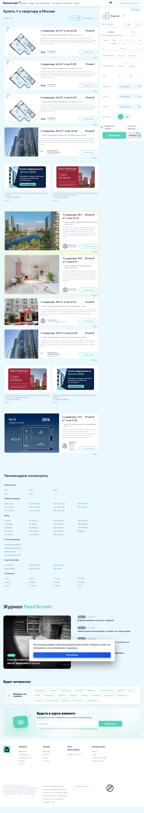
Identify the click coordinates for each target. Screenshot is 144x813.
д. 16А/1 (70, 224)
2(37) (6, 494)
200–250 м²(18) (58, 510)
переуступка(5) (10, 551)
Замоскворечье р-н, (85, 266)
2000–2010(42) (34, 569)
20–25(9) (56, 586)
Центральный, (52, 135)
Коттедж (22, 761)
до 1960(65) (8, 565)
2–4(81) (7, 582)
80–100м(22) (33, 527)
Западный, (73, 222)
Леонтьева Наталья (72, 442)
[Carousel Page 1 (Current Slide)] (10, 55)
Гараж (45, 758)
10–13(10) (32, 586)
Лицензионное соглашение (53, 799)
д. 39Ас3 (83, 135)
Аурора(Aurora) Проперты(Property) (53, 151)
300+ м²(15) (82, 507)
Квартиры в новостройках (24, 752)
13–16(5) (56, 579)
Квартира (46, 751)
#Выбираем (92, 690)
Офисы (94, 751)
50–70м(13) (33, 521)
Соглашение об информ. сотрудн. (55, 792)
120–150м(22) (34, 534)
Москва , (45, 35)
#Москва (84, 695)
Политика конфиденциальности (55, 789)
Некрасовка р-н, (63, 35)
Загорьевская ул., (75, 306)
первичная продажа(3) (12, 548)
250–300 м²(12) (83, 503)
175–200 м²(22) (58, 507)
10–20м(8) (8, 527)
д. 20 (68, 426)
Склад (94, 754)
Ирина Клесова (52, 320)
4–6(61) (7, 586)
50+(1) (80, 586)
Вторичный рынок (25, 758)
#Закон (37, 695)
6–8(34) (31, 579)
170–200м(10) (58, 524)
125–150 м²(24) (34, 510)
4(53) (31, 494)
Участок (21, 764)
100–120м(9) (33, 531)
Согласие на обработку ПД (53, 786)
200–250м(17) (58, 527)
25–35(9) (81, 579)
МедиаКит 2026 (48, 802)
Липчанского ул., (74, 35)
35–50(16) (81, 582)
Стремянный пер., (70, 268)
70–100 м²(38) (34, 503)
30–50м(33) (8, 534)
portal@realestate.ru (82, 786)
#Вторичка (79, 690)
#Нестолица (96, 695)
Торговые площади (99, 758)
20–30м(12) (8, 531)
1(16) (6, 579)
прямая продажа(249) (12, 545)
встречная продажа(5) (12, 555)
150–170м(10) (58, 521)
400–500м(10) (83, 521)
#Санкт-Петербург (52, 700)
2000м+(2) (81, 531)
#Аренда (53, 690)
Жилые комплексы (75, 754)
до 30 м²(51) (8, 503)
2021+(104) (57, 569)
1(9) (5, 490)
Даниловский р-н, (80, 424)
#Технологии (78, 700)
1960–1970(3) (9, 569)
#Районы (38, 700)
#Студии (66, 700)
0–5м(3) (7, 521)
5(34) (55, 490)
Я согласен (72, 655)
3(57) (31, 490)
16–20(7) (56, 582)
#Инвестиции (49, 695)
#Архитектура (66, 690)
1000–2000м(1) (83, 527)
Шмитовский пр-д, (74, 135)
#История (73, 695)
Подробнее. (72, 648)
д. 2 (77, 268)
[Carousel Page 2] (18, 55)
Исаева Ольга (72, 245)
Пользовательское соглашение (55, 796)
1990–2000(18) (34, 565)
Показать (114, 135)
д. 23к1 (83, 306)
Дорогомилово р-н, (83, 222)
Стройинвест (51, 51)
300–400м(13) (58, 534)
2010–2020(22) (58, 565)
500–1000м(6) (83, 524)
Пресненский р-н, (62, 135)
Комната (46, 761)
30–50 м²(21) (9, 507)
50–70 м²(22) (9, 510)
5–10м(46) (8, 524)
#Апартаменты (40, 690)
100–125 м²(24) (34, 507)
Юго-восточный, (53, 35)
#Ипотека (62, 695)
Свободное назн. (98, 761)
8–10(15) (32, 582)
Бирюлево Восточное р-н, (62, 306)
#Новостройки (92, 700)
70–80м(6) (32, 524)
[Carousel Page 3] (25, 55)
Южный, (50, 306)
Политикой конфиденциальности (88, 728)
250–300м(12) (58, 531)
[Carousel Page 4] (33, 55)
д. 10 (81, 35)
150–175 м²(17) (58, 503)
